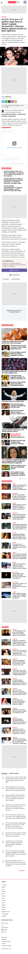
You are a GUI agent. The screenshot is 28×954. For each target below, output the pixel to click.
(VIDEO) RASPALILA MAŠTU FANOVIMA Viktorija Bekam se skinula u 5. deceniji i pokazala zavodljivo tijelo (13, 181)
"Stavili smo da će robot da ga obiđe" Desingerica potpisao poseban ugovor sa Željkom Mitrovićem (19, 672)
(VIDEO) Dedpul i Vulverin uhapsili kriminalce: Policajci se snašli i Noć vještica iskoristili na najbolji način (19, 507)
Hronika (3, 896)
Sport (14, 562)
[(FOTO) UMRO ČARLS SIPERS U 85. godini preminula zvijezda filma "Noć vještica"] (6, 575)
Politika (3, 887)
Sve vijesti (4, 885)
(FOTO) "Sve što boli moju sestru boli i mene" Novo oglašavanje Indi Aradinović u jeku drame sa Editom (19, 653)
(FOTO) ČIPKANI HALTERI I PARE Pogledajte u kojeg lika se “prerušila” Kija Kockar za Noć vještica (14, 174)
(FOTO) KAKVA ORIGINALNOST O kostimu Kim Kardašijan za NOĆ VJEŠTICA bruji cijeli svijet (13, 188)
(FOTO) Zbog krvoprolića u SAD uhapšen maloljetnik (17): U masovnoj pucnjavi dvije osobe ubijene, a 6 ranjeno (19, 527)
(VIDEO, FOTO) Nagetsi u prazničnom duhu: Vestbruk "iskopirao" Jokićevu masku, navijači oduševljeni (19, 566)
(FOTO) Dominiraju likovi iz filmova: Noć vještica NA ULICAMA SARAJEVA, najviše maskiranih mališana (19, 517)
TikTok (4, 932)
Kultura (15, 572)
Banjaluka (4, 916)
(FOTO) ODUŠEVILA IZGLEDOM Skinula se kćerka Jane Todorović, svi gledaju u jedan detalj (19, 721)
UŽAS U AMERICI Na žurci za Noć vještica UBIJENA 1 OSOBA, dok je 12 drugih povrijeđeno (19, 596)
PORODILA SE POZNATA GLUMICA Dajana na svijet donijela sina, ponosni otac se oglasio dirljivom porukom (19, 643)
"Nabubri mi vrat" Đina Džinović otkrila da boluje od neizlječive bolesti (19, 711)
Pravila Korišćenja (6, 941)
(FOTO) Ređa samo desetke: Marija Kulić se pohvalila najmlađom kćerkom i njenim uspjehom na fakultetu (19, 702)
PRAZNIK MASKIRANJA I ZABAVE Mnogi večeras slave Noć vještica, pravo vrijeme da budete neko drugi (19, 536)
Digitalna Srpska (6, 911)
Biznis (3, 893)
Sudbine (4, 905)
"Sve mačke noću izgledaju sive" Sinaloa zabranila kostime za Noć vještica (19, 546)
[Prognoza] (25, 2)
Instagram (5, 927)
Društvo (15, 513)
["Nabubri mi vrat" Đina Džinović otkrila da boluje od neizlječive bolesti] (6, 711)
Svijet (14, 483)
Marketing (4, 939)
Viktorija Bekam (16, 279)
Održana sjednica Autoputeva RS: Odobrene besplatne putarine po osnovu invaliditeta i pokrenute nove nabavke (15, 797)
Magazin (15, 493)
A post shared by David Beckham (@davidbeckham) (14, 163)
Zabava (4, 16)
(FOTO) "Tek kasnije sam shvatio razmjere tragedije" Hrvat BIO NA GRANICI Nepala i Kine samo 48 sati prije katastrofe (15, 853)
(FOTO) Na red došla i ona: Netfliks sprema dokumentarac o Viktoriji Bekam (19, 586)
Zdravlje (4, 900)
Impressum (4, 937)
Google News (15, 275)
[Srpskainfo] (14, 2)
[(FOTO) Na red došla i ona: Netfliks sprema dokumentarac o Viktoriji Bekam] (6, 585)
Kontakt (4, 943)
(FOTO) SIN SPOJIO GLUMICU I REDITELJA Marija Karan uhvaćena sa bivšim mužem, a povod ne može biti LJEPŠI (19, 682)
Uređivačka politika (6, 945)
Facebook (5, 923)
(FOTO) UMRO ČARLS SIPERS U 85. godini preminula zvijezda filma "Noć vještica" (19, 576)
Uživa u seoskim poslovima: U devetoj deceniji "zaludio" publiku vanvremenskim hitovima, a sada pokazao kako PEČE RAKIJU (19, 692)
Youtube (5, 930)
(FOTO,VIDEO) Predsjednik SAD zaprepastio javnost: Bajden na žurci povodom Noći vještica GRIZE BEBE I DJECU (19, 556)
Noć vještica (6, 279)
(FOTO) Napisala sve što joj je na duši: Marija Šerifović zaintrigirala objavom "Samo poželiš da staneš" (19, 633)
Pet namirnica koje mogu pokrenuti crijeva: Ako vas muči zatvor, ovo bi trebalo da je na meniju (15, 834)
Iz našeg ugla (5, 914)
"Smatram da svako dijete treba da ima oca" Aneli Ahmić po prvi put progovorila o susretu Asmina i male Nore (19, 731)
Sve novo (21, 870)
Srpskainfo (8, 96)
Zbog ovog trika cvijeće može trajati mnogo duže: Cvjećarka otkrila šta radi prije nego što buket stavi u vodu (15, 779)
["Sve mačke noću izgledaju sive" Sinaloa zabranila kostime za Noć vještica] (6, 546)
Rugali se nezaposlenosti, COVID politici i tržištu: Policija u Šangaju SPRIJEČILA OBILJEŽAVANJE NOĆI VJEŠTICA (19, 487)
